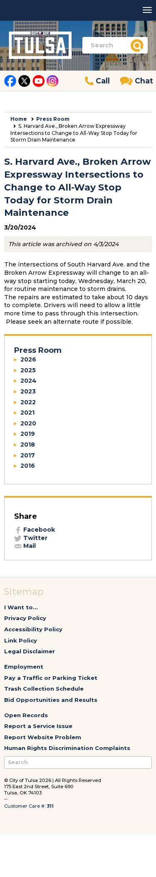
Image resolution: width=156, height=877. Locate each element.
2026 (28, 359)
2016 (27, 465)
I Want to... (21, 607)
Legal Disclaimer (29, 651)
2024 (28, 380)
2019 (27, 433)
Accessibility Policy (33, 629)
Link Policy (20, 640)
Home (18, 119)
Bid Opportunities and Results (50, 699)
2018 (27, 444)
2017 (27, 455)
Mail (29, 546)
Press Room (52, 119)
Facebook (38, 529)
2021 (27, 412)
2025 (28, 370)
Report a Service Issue (38, 726)
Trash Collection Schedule (44, 688)
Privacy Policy (25, 618)
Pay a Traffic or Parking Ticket (50, 677)
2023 (28, 391)
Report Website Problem (42, 737)
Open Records (26, 715)
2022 (28, 402)
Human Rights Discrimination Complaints (67, 748)
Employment (23, 666)
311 (50, 806)
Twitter (34, 538)
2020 (28, 423)
